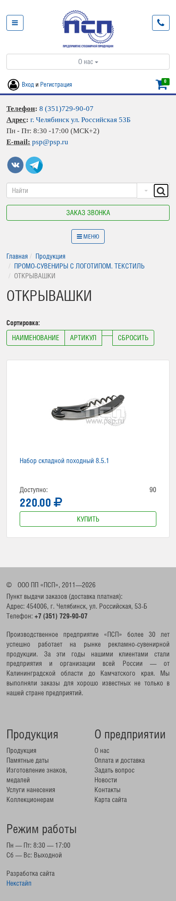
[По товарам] (145, 190)
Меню (90, 236)
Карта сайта (110, 799)
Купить (88, 519)
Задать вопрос (114, 770)
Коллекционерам (30, 799)
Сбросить (133, 337)
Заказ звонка (88, 212)
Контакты (107, 789)
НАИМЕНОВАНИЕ (35, 337)
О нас (86, 61)
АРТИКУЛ (83, 337)
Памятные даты (27, 760)
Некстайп (19, 883)
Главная (17, 256)
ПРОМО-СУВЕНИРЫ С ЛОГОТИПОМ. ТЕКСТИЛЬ (79, 266)
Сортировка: (23, 322)
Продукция (50, 256)
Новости (105, 780)
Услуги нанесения (30, 789)
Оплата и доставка (119, 760)
